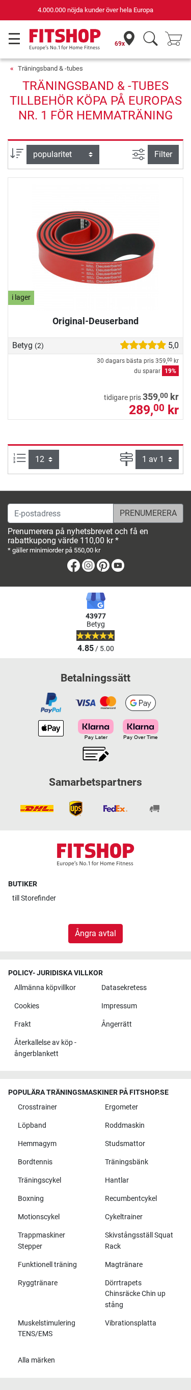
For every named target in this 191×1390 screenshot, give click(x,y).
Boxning (31, 1198)
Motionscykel (39, 1217)
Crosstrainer (37, 1107)
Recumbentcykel (131, 1198)
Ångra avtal (95, 933)
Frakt (22, 1024)
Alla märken (36, 1360)
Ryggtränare (38, 1283)
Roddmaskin (125, 1125)
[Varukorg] (176, 39)
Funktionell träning (47, 1264)
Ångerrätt (116, 1024)
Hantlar (117, 1180)
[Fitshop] (65, 39)
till (34, 898)
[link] (73, 567)
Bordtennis (35, 1162)
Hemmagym (37, 1143)
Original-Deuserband (95, 321)
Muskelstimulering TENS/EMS (46, 1329)
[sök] (150, 39)
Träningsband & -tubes (50, 68)
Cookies (26, 1006)
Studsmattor (125, 1143)
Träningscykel (39, 1180)
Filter (163, 154)
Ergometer (121, 1107)
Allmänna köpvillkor (45, 987)
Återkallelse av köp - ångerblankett (45, 1048)
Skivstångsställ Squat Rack (139, 1241)
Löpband (32, 1125)
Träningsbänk (126, 1162)
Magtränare (124, 1264)
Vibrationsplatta (130, 1323)
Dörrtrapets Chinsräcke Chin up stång (135, 1294)
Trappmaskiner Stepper (41, 1241)
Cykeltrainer (124, 1217)
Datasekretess (124, 987)
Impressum (119, 1006)
